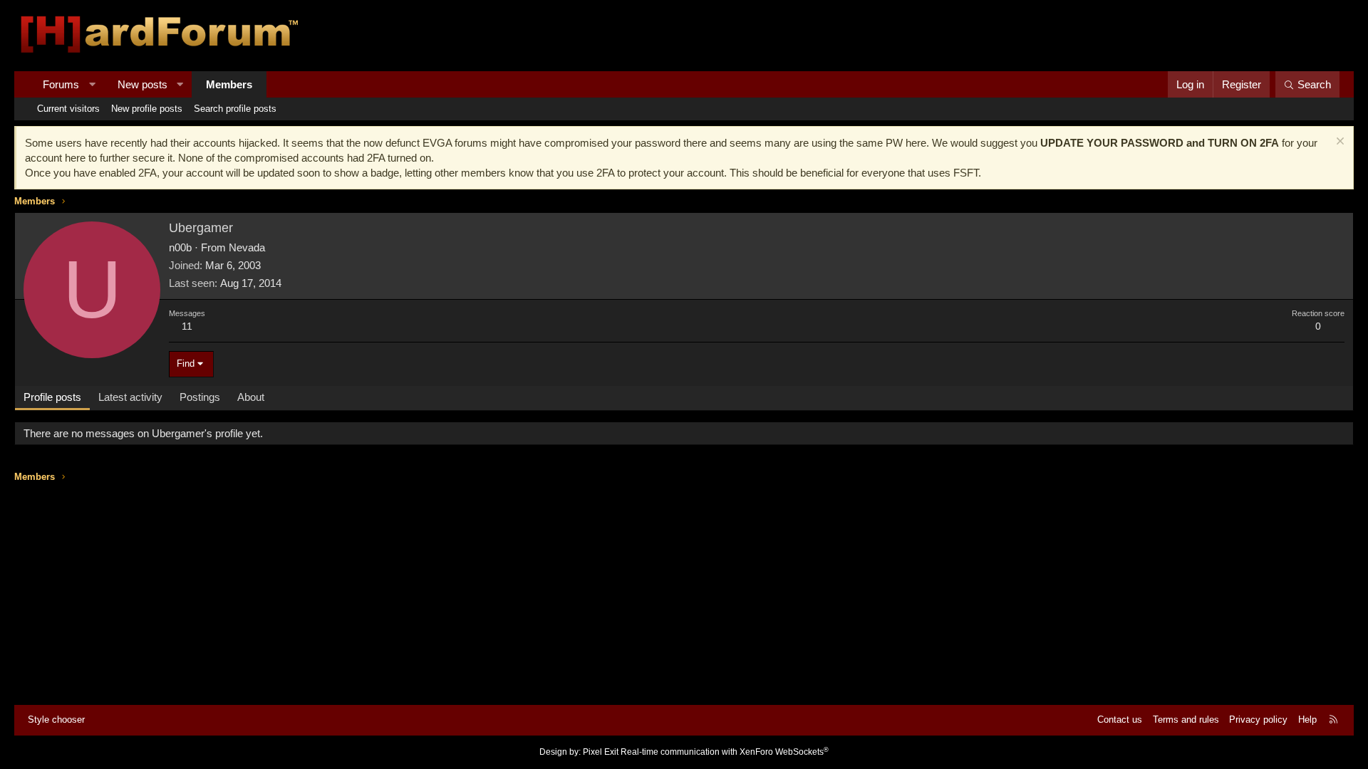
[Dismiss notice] (1338, 142)
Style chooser (56, 719)
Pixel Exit (600, 752)
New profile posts (146, 108)
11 (187, 326)
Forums (61, 84)
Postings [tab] (200, 397)
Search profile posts (235, 108)
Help (1307, 719)
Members (229, 84)
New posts (142, 84)
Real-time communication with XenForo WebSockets (725, 752)
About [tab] (250, 397)
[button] (92, 84)
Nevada (247, 247)
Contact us (1119, 719)
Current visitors (68, 108)
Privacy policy (1258, 719)
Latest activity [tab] (130, 397)
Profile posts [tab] (52, 397)
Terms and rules (1186, 719)
